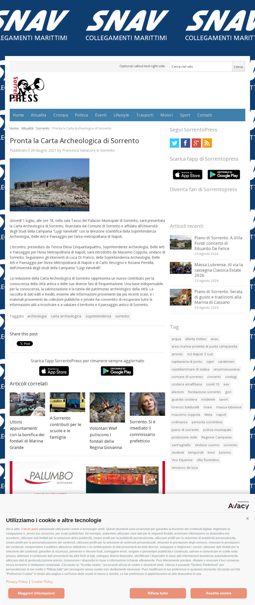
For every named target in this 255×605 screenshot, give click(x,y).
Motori (166, 115)
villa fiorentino (208, 460)
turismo (225, 452)
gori (228, 392)
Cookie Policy (42, 582)
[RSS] (207, 143)
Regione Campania (216, 437)
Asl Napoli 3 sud (200, 354)
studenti (178, 452)
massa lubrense (229, 407)
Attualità (38, 115)
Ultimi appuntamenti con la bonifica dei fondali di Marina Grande (27, 434)
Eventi (101, 115)
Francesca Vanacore (79, 150)
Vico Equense (182, 460)
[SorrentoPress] (27, 89)
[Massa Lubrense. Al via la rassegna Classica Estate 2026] (180, 272)
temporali (195, 452)
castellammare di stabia (190, 369)
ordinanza (180, 422)
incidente (208, 399)
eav (226, 384)
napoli (221, 414)
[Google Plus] (196, 143)
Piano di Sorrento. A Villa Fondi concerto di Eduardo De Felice (218, 243)
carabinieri (226, 361)
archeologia (37, 316)
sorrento (122, 316)
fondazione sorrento (204, 392)
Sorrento (43, 128)
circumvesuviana (226, 369)
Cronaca (60, 115)
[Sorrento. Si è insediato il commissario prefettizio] (147, 404)
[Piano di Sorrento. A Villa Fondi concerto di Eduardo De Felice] (180, 248)
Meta (208, 414)
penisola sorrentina (207, 422)
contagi (231, 376)
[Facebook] (185, 143)
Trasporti (144, 115)
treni (211, 452)
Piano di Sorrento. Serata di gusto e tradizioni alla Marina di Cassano (218, 297)
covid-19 (212, 384)
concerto (214, 376)
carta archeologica (66, 316)
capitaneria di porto (187, 361)
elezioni (178, 392)
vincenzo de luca (185, 467)
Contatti (204, 115)
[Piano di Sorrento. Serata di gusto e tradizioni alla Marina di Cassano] (180, 304)
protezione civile (184, 437)
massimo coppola (186, 414)
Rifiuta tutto (158, 593)
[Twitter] (174, 143)
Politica (81, 115)
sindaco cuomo (207, 445)
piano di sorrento (185, 429)
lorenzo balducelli (185, 407)
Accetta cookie (218, 593)
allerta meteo (195, 339)
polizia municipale (217, 429)
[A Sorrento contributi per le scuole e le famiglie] (67, 402)
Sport (185, 115)
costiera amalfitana (187, 384)
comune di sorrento (187, 376)
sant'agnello (181, 445)
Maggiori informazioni (36, 593)
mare (207, 407)
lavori (223, 399)
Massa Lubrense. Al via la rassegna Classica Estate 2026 (218, 270)
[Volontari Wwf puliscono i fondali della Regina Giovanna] (107, 407)
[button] (247, 518)
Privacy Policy (17, 582)
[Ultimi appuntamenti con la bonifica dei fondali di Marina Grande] (27, 404)
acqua (176, 339)
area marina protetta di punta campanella (204, 346)
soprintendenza (98, 316)
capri (210, 361)
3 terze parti (29, 529)
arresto (177, 354)
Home (18, 115)
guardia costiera (184, 399)
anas (214, 339)
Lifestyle (121, 115)
